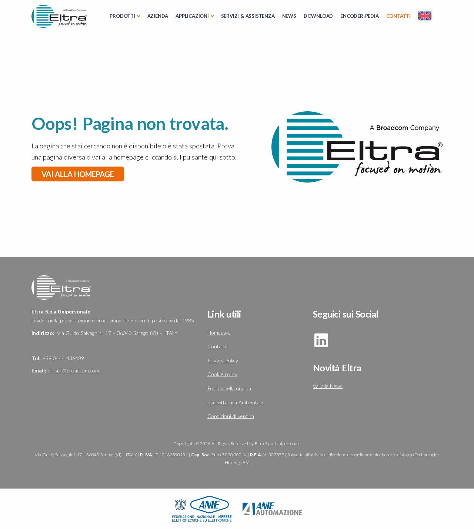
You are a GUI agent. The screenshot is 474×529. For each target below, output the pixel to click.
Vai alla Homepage (77, 174)
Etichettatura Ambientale (235, 402)
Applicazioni (192, 16)
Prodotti (122, 16)
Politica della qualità (229, 388)
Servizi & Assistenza (248, 16)
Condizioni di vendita (230, 416)
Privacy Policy (222, 360)
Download (318, 16)
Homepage (219, 332)
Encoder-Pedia (359, 16)
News (289, 16)
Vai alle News (328, 386)
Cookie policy (222, 374)
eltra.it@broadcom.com (73, 370)
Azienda (157, 16)
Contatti (398, 16)
